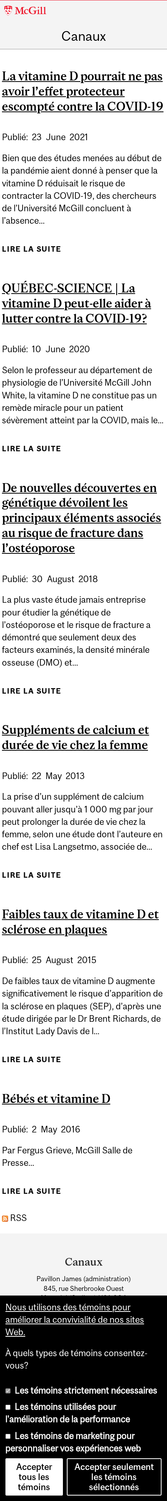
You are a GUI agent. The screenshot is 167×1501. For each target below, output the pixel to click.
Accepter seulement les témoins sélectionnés (114, 1477)
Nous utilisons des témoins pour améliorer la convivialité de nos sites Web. (74, 1320)
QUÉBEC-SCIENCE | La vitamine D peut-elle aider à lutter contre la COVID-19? (76, 303)
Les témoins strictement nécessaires (86, 1390)
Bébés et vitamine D (56, 1099)
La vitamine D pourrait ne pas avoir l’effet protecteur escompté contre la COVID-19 (83, 91)
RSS (17, 1218)
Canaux (83, 36)
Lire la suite (31, 252)
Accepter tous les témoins (34, 1477)
